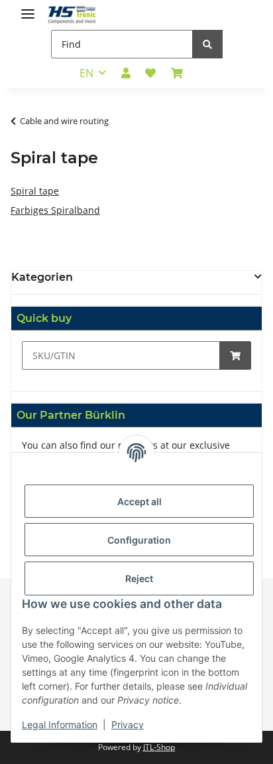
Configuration (139, 540)
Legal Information (59, 724)
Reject (139, 578)
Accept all (139, 501)
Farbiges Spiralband (55, 210)
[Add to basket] (235, 355)
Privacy (127, 724)
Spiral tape (35, 191)
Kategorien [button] (42, 277)
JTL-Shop (159, 747)
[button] (126, 73)
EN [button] (86, 73)
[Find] (207, 44)
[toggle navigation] (27, 8)
